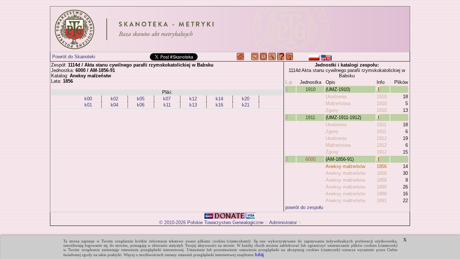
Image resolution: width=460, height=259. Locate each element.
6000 (310, 159)
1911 (310, 117)
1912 (382, 138)
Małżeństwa (338, 103)
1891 (382, 200)
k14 (219, 98)
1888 (382, 193)
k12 (193, 98)
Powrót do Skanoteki (73, 56)
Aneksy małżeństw (345, 166)
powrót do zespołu (304, 207)
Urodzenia (336, 96)
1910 (310, 89)
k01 (88, 105)
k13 (193, 105)
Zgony (332, 110)
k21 (245, 105)
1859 (382, 180)
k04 (114, 105)
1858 (382, 173)
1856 (382, 166)
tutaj (259, 254)
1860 (382, 187)
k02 (114, 98)
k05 (140, 98)
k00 (88, 98)
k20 (245, 98)
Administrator (283, 222)
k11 (167, 105)
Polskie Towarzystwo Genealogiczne (225, 222)
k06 (140, 105)
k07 (167, 98)
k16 (219, 105)
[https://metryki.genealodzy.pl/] (230, 29)
